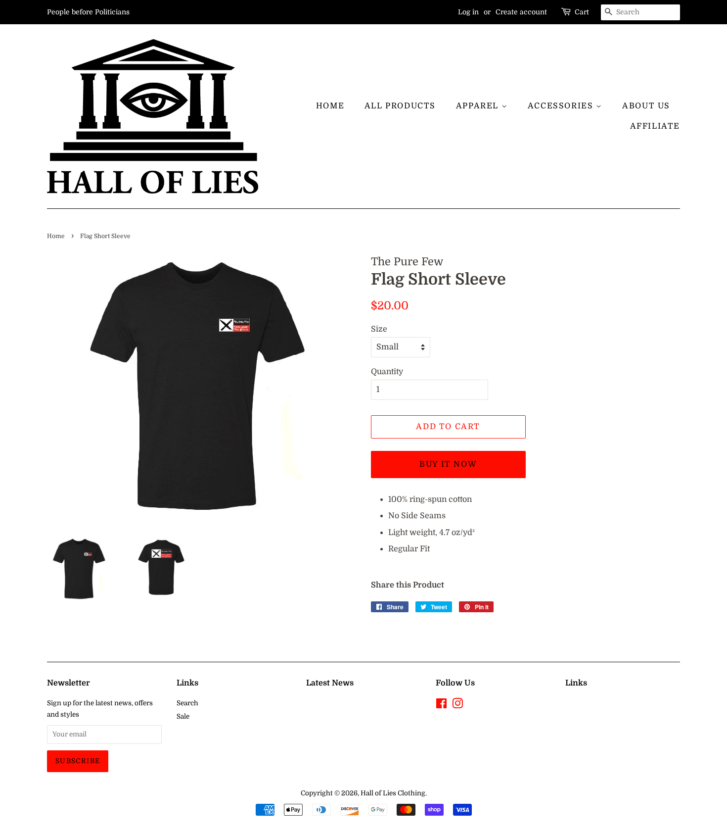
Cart (582, 12)
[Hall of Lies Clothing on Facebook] (441, 705)
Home (330, 105)
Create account (521, 12)
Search (187, 703)
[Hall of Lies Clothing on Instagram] (457, 705)
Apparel (478, 105)
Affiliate (655, 126)
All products (400, 105)
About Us (646, 105)
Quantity (387, 371)
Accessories (562, 105)
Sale (183, 716)
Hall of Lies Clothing (393, 793)
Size (379, 329)
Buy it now (448, 464)
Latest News (330, 683)
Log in (468, 12)
